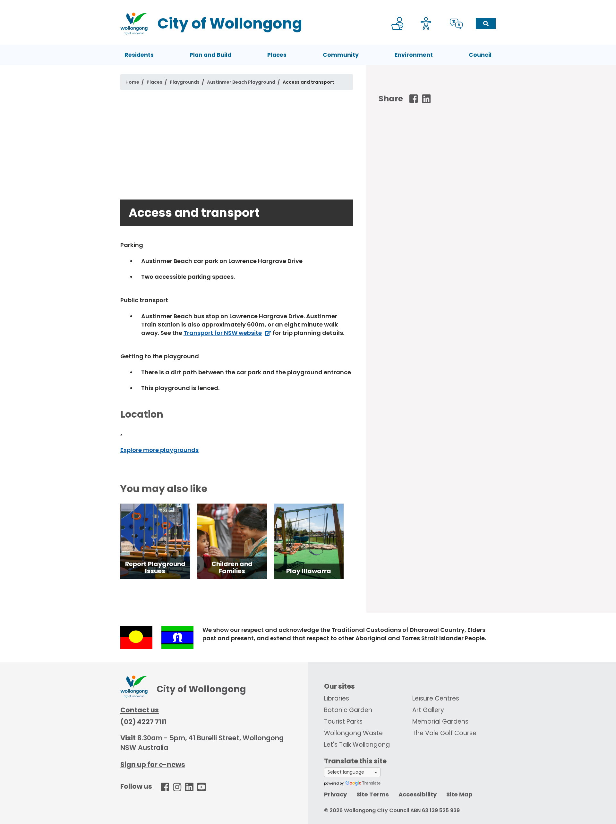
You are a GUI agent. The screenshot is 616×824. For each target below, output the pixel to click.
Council (480, 55)
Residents (139, 55)
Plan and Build (210, 55)
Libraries (336, 698)
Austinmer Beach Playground (241, 82)
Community (341, 55)
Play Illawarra (308, 571)
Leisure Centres (435, 698)
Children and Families (231, 567)
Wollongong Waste (353, 733)
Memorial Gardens (440, 721)
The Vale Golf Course (444, 733)
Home (132, 82)
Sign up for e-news (152, 764)
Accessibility (417, 794)
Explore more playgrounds (159, 450)
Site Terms (372, 794)
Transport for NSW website (223, 333)
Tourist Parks (343, 721)
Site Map (459, 794)
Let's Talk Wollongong (357, 744)
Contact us (139, 710)
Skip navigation (309, 4)
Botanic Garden (348, 710)
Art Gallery (428, 710)
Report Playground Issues (155, 567)
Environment (414, 55)
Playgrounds (185, 82)
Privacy (335, 794)
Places (277, 55)
